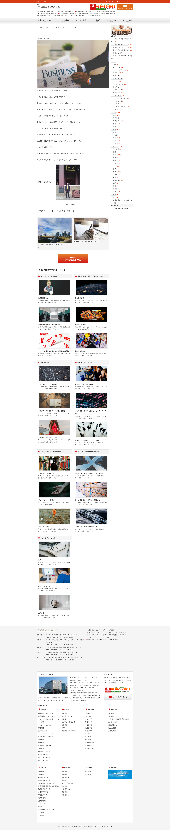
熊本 (114, 163)
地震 (114, 140)
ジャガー (116, 75)
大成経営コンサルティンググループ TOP (100, 630)
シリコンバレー (118, 78)
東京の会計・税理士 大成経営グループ (87, 826)
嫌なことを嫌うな (44, 586)
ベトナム (116, 92)
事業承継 (116, 118)
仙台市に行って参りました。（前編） (87, 440)
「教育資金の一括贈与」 (46, 473)
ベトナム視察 (117, 101)
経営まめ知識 (117, 53)
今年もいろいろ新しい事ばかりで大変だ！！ (90, 473)
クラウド (116, 72)
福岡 (114, 177)
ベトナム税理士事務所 (120, 98)
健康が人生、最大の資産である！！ (87, 526)
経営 (114, 186)
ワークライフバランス (120, 106)
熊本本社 (39, 647)
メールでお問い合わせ (120, 697)
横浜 (114, 157)
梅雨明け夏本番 (80, 351)
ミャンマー (117, 104)
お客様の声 (96, 20)
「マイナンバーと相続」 (46, 500)
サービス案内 (64, 20)
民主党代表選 (79, 298)
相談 (114, 172)
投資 (114, 152)
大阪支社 (39, 640)
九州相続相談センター (120, 208)
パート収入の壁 (43, 526)
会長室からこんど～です (121, 47)
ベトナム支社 (41, 657)
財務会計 (43, 709)
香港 (114, 194)
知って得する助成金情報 (121, 50)
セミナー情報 (111, 20)
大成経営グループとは (45, 674)
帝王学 (115, 146)
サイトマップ (110, 1)
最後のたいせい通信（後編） (84, 384)
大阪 (114, 143)
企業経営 (66, 709)
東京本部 (39, 635)
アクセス (99, 1)
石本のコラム (50, 27)
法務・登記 (44, 767)
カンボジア (117, 67)
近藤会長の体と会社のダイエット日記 (90, 276)
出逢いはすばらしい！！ (68, 27)
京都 (114, 123)
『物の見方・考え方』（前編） (48, 437)
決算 (114, 160)
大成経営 (41, 27)
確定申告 (116, 174)
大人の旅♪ (41, 613)
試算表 (115, 189)
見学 (39, 560)
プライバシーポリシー (126, 1)
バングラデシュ (118, 84)
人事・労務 (114, 709)
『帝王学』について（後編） (47, 384)
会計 (114, 126)
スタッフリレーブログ (120, 44)
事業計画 (116, 121)
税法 (114, 183)
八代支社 (39, 652)
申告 (114, 166)
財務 (114, 191)
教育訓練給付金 (43, 298)
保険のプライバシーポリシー (96, 639)
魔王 (114, 197)
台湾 (114, 132)
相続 (114, 169)
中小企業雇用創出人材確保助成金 (49, 324)
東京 (114, 155)
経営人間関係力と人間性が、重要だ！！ (88, 500)
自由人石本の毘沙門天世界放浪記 (89, 451)
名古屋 (115, 135)
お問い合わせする (73, 258)
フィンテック (117, 89)
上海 (114, 109)
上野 (114, 112)
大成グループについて (45, 20)
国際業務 (90, 767)
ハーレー (116, 81)
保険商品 (113, 767)
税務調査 (116, 180)
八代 (114, 129)
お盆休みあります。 (81, 324)
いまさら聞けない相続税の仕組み (52, 451)
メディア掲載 (127, 20)
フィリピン (117, 87)
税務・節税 (91, 709)
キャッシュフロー (119, 70)
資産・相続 (67, 767)
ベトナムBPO (117, 95)
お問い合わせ (113, 639)
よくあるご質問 (81, 20)
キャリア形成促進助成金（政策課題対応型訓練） (54, 351)
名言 (114, 138)
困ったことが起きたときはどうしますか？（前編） (90, 412)
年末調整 (116, 149)
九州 (114, 115)
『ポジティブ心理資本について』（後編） (52, 411)
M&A (114, 64)
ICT (114, 61)
